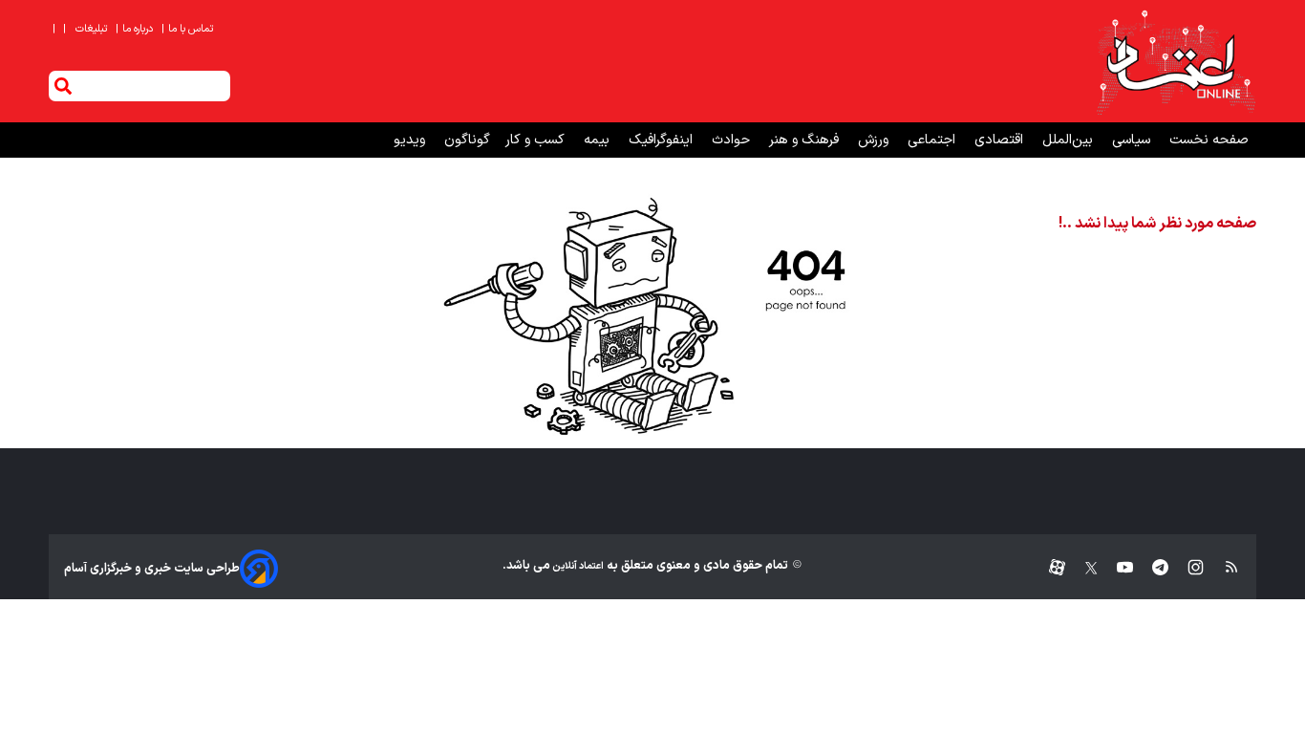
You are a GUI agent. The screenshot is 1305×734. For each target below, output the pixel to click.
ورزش (875, 140)
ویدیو (411, 140)
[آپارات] (1049, 568)
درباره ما (136, 29)
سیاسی (1133, 140)
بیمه (598, 140)
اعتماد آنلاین (577, 566)
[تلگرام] (1150, 568)
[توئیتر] (1081, 568)
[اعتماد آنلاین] (1175, 61)
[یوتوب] (1115, 568)
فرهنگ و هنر (806, 140)
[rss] (1222, 568)
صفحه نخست (1209, 140)
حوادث (733, 140)
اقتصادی (1000, 140)
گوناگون (467, 140)
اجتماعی (933, 140)
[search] (63, 86)
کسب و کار (536, 140)
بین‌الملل (1069, 140)
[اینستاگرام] (1186, 568)
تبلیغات (92, 29)
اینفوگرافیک (662, 140)
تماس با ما (188, 29)
